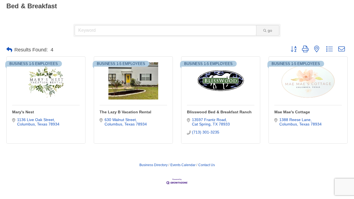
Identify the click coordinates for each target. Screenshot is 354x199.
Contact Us (206, 165)
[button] (9, 49)
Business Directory (153, 165)
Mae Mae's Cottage (292, 112)
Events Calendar (183, 165)
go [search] (270, 30)
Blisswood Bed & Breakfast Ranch (219, 112)
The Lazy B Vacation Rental (125, 112)
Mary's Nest (23, 112)
